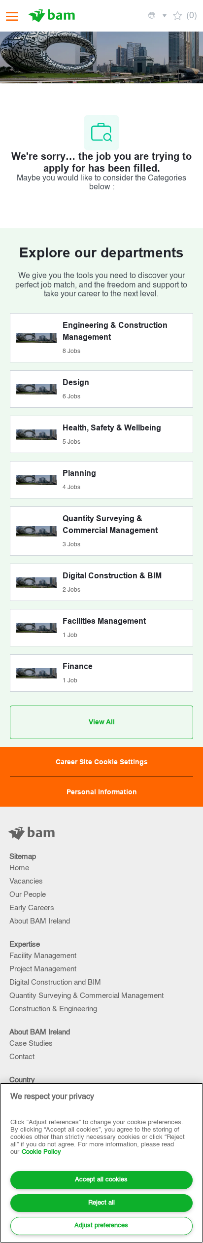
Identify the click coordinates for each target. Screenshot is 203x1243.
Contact (21, 1057)
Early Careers (31, 908)
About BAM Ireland (39, 921)
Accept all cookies (101, 1179)
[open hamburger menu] (12, 16)
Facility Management (42, 955)
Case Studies (31, 1043)
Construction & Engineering (53, 1009)
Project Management (42, 969)
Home (19, 868)
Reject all (101, 1203)
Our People (27, 894)
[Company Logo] (52, 16)
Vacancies (26, 881)
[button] (156, 16)
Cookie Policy (41, 1152)
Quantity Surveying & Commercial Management (86, 995)
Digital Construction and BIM (55, 982)
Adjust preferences (101, 1225)
